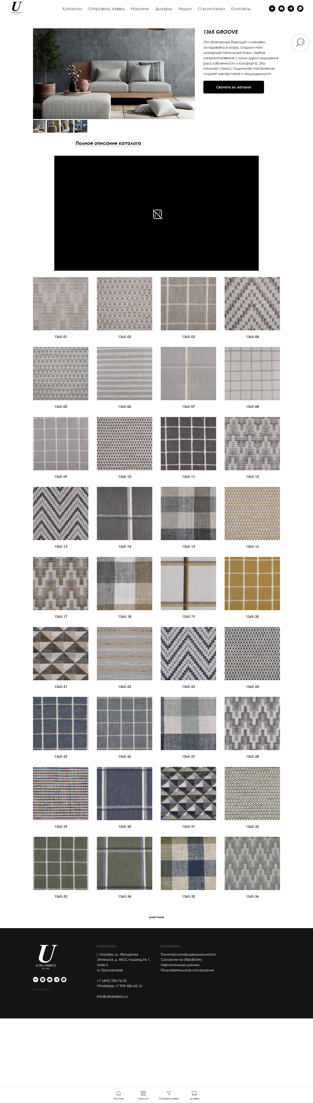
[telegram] (291, 8)
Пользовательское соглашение (187, 970)
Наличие (140, 8)
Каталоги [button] (72, 8)
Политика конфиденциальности (188, 954)
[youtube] (281, 8)
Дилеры (163, 8)
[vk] (272, 8)
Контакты (240, 8)
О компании (211, 8)
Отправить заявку (106, 8)
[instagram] (42, 979)
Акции (185, 8)
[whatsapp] (300, 8)
